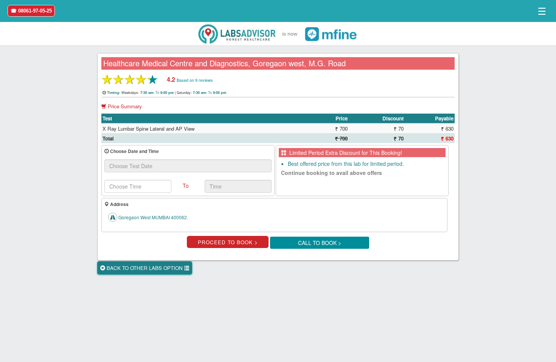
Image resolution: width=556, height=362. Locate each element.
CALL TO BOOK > (319, 243)
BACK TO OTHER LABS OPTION (144, 268)
